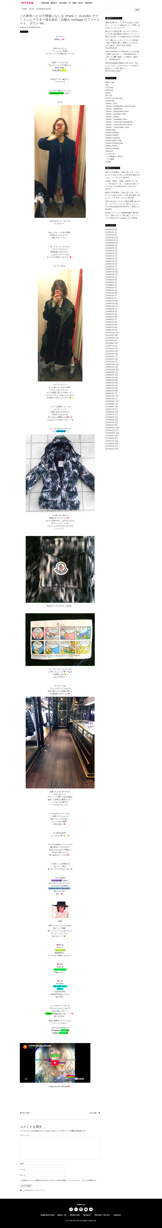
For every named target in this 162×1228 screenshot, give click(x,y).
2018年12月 (110, 301)
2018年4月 (109, 322)
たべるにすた (110, 154)
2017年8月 (109, 343)
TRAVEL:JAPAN (111, 135)
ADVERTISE (75, 1215)
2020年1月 (109, 266)
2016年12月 (110, 364)
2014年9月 (109, 436)
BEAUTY (54, 3)
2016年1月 (109, 393)
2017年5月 (109, 351)
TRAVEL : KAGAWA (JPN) (115, 114)
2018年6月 (109, 317)
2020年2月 (109, 264)
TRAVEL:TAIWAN (112, 148)
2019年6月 (109, 285)
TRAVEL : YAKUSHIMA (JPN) (117, 127)
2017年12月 (110, 332)
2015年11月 (110, 399)
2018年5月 (109, 319)
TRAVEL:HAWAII (111, 132)
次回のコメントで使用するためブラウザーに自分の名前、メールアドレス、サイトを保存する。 (60, 1180)
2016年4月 (109, 385)
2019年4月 (109, 290)
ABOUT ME (110, 82)
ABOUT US (62, 1215)
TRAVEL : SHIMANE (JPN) (116, 119)
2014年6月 (109, 443)
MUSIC (108, 93)
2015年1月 (109, 425)
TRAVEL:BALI (110, 130)
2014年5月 (109, 446)
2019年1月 (109, 298)
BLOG (81, 3)
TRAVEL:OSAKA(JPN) (114, 143)
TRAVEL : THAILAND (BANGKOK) (119, 122)
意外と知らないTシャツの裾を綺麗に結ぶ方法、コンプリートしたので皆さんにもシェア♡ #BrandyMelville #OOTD (122, 204)
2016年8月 (109, 375)
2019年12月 (110, 269)
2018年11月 (110, 303)
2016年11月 (110, 367)
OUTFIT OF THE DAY (114, 98)
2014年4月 (109, 449)
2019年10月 (110, 274)
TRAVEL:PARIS (111, 146)
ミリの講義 (109, 159)
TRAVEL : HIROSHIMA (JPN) (117, 111)
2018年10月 (110, 306)
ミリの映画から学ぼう (114, 156)
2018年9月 (109, 309)
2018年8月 (109, 311)
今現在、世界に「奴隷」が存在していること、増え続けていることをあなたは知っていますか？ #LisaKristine (122, 183)
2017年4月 (109, 354)
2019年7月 (109, 282)
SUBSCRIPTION (47, 1215)
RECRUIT (87, 1215)
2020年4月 (109, 258)
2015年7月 (109, 409)
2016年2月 (109, 391)
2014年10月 (110, 433)
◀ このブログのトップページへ (32, 1190)
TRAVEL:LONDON (112, 138)
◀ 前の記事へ (25, 1113)
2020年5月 (109, 256)
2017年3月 (109, 356)
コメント (24, 1135)
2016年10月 (110, 369)
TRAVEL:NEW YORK (113, 140)
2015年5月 (109, 414)
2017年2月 (109, 359)
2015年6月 (109, 412)
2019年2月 (109, 295)
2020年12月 (110, 237)
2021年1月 (109, 235)
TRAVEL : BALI (111, 103)
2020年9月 (109, 245)
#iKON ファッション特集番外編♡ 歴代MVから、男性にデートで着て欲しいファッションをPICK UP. (122, 215)
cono (130, 186)
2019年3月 (109, 293)
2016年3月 (109, 388)
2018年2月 (109, 327)
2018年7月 (109, 314)
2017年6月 (109, 348)
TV (69, 3)
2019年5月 (109, 288)
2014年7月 (109, 441)
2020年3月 (109, 261)
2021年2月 (109, 232)
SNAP (74, 3)
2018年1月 (109, 330)
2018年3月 (109, 325)
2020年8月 (109, 248)
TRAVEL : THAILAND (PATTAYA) (118, 125)
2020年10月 (110, 243)
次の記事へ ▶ (94, 1113)
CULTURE (63, 3)
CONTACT (117, 1215)
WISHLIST (109, 151)
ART (107, 85)
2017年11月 (109, 335)
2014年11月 (110, 430)
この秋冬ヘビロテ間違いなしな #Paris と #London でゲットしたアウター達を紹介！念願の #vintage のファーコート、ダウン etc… (60, 19)
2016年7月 (109, 377)
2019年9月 (109, 277)
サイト (22, 1175)
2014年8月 (109, 438)
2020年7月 (109, 251)
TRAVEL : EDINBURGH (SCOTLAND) (120, 106)
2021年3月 (109, 229)
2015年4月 (109, 417)
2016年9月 (109, 372)
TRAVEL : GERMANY (113, 109)
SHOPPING (109, 101)
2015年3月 (109, 420)
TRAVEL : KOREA (112, 117)
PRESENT (88, 3)
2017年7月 (109, 346)
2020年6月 (109, 253)
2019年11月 (110, 272)
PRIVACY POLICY (102, 1215)
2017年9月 (109, 340)
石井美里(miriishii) (43, 9)
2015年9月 (109, 404)
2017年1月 (109, 362)
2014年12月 (110, 428)
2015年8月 (109, 406)
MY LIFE (108, 95)
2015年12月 (110, 396)
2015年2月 (109, 422)
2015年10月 (110, 401)
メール (22, 1169)
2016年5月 (109, 383)
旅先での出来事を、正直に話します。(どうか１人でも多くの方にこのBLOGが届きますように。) (122, 175)
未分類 (108, 162)
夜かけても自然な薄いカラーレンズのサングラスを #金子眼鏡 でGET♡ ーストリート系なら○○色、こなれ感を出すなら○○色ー (122, 34)
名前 (21, 1163)
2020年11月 (110, 240)
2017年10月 (110, 338)
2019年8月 (109, 280)
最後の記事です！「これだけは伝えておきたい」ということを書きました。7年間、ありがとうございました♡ (122, 25)
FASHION (45, 3)
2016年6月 (109, 380)
